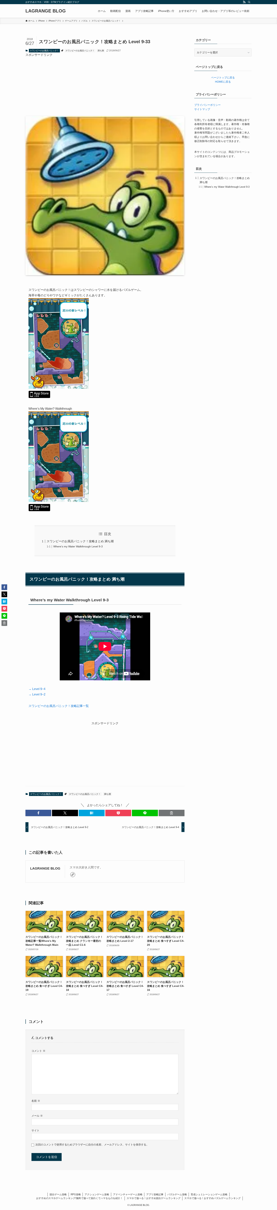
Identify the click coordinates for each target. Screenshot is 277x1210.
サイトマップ (202, 109)
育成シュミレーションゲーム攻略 (209, 1194)
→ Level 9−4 (36, 689)
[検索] (249, 2)
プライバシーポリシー (207, 104)
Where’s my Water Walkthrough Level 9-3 (78, 546)
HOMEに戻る (223, 81)
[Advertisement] (104, 83)
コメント (38, 1050)
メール (37, 1115)
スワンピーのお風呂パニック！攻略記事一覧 (58, 706)
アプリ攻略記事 (154, 1194)
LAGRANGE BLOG (45, 11)
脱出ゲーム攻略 (58, 1194)
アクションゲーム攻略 (97, 1194)
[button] (38, 813)
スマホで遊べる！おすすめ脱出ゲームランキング (154, 1198)
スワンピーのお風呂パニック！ (44, 50)
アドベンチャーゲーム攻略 (127, 1194)
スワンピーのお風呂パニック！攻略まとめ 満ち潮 (80, 541)
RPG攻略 (76, 1194)
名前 (35, 1100)
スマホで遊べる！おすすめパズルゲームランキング (212, 1198)
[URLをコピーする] (171, 813)
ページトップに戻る (223, 77)
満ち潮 (101, 50)
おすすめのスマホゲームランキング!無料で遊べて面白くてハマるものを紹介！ (79, 1198)
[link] (72, 874)
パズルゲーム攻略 (177, 1194)
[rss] (244, 2)
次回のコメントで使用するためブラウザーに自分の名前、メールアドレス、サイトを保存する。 (92, 1144)
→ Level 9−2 (36, 694)
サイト (35, 1130)
